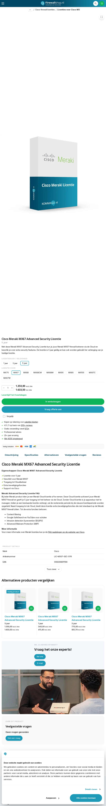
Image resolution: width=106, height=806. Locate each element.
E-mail (40, 663)
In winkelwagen (53, 401)
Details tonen (91, 789)
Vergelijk (10, 416)
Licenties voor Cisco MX (68, 10)
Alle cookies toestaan (86, 798)
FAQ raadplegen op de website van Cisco (66, 532)
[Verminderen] (4, 388)
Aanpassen (51, 798)
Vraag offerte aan (53, 409)
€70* (27, 429)
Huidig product (13, 592)
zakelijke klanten (31, 422)
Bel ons (40, 656)
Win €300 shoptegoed (13, 439)
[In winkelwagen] (31, 608)
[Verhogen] (12, 388)
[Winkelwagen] (101, 3)
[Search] (95, 3)
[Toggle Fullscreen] (101, 17)
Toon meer (51, 569)
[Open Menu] (2, 3)
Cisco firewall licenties (45, 10)
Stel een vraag (14, 738)
